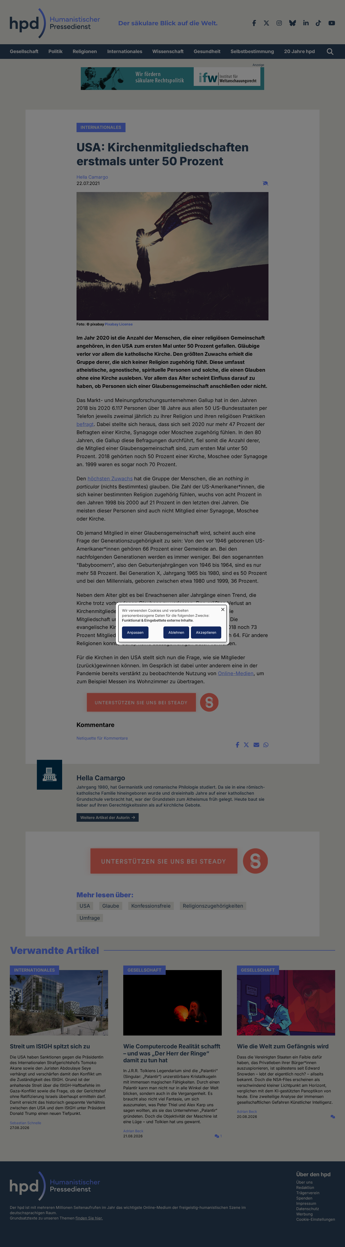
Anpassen (135, 632)
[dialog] (172, 623)
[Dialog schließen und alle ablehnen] (223, 608)
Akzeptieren (206, 632)
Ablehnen (176, 632)
